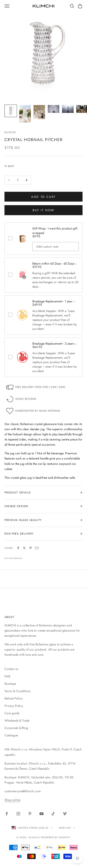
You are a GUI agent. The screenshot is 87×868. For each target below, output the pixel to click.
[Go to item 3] (39, 112)
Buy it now (43, 210)
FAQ (7, 676)
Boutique (10, 683)
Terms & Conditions (17, 691)
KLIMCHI (10, 132)
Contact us (11, 669)
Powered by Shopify (55, 837)
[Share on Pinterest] (30, 548)
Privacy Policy (13, 706)
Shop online (12, 800)
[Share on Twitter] (24, 548)
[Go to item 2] (25, 114)
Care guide (11, 713)
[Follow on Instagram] (18, 813)
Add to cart (43, 197)
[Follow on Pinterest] (30, 813)
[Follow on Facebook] (6, 813)
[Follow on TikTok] (53, 813)
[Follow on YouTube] (41, 813)
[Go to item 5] (68, 109)
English (65, 828)
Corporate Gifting (16, 728)
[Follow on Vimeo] (64, 813)
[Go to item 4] (53, 109)
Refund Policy (13, 698)
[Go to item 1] (10, 111)
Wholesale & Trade (16, 720)
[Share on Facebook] (18, 548)
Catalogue (11, 735)
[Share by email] (37, 548)
